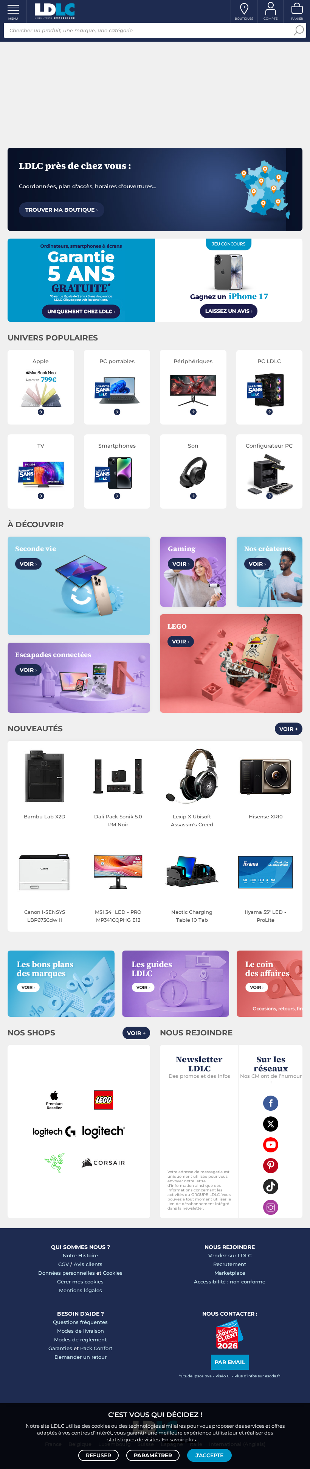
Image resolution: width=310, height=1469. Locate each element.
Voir (28, 563)
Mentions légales (80, 1290)
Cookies (112, 1273)
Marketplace (229, 1273)
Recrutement (229, 1264)
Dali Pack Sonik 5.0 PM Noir (118, 820)
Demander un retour (80, 1357)
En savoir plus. (179, 1439)
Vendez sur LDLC (229, 1255)
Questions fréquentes (80, 1322)
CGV (63, 1264)
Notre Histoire (80, 1255)
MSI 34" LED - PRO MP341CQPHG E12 (118, 916)
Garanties (60, 1348)
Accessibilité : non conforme (229, 1282)
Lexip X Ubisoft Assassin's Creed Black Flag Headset (192, 821)
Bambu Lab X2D (44, 816)
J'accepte (209, 1455)
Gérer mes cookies (80, 1282)
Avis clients (88, 1264)
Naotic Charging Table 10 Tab (191, 916)
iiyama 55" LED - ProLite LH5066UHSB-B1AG (265, 916)
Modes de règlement (80, 1339)
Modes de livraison (80, 1331)
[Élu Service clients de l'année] (229, 1346)
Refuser (98, 1455)
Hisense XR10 (266, 816)
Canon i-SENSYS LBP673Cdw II (44, 916)
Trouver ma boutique (61, 209)
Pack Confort (96, 1348)
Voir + (288, 729)
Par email (230, 1362)
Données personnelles (66, 1273)
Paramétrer (153, 1455)
